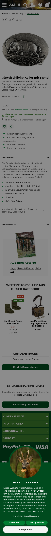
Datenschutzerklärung (20, 516)
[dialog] (25, 268)
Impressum (34, 516)
